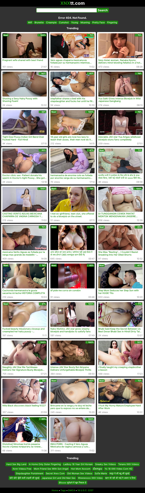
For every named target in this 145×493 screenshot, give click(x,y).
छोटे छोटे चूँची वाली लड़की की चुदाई (24, 477)
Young (74, 22)
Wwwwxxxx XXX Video (90, 477)
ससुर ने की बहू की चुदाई (119, 473)
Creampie (51, 22)
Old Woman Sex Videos (79, 473)
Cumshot (64, 22)
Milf (30, 22)
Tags (63, 490)
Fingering (112, 22)
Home (55, 490)
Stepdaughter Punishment (29, 473)
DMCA (71, 490)
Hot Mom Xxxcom (80, 468)
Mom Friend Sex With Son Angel (51, 468)
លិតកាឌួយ (97, 468)
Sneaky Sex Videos (105, 464)
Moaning (85, 22)
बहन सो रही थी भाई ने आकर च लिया (120, 477)
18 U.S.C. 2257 (85, 490)
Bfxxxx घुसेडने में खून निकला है (72, 482)
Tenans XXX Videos (128, 464)
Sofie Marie (101, 473)
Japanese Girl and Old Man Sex (58, 477)
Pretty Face (98, 22)
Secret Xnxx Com (55, 473)
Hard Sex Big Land (16, 464)
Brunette (39, 22)
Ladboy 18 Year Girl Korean (78, 464)
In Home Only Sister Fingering (45, 464)
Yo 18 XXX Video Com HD (118, 468)
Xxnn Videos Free (22, 468)
